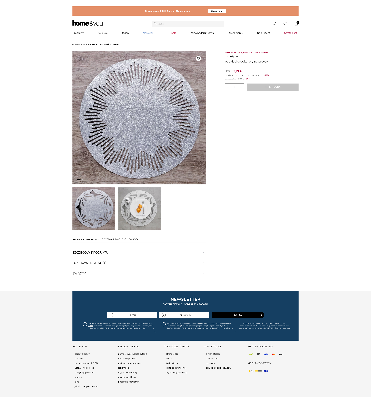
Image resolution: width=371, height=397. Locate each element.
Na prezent (263, 33)
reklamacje (123, 368)
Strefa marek (235, 33)
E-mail (133, 315)
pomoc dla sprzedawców (218, 368)
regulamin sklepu (127, 377)
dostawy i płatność (127, 358)
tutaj (288, 328)
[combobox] (188, 24)
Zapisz (238, 314)
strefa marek (212, 358)
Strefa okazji (291, 33)
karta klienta (172, 363)
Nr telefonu (185, 315)
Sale (173, 33)
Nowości (148, 33)
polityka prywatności (85, 372)
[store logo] (87, 23)
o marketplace (213, 354)
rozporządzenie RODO (86, 363)
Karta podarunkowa (202, 33)
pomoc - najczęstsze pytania (132, 354)
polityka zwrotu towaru (129, 363)
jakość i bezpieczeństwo (87, 386)
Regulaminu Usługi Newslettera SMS (218, 323)
